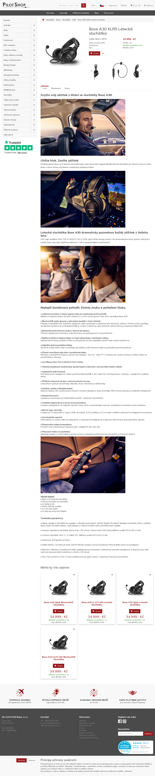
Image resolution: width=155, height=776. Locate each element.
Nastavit (32, 760)
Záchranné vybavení (12, 115)
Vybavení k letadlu (11, 105)
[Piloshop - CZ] (102, 5)
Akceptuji (21, 760)
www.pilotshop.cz (52, 725)
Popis (45, 88)
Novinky (50, 13)
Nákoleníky (8, 70)
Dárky (6, 35)
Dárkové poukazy (11, 130)
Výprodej (63, 13)
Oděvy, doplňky (10, 80)
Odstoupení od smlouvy (88, 738)
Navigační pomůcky (11, 75)
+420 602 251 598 (51, 721)
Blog (96, 13)
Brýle (6, 30)
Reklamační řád (85, 725)
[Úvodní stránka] (43, 20)
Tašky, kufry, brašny (11, 100)
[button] (34, 25)
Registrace (113, 5)
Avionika (7, 25)
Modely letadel (9, 65)
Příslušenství (56, 88)
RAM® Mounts (9, 90)
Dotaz (67, 88)
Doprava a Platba (86, 733)
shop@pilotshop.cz (53, 723)
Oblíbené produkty (81, 13)
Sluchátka (8, 95)
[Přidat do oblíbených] (103, 53)
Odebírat (148, 734)
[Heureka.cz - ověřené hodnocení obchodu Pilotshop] (135, 747)
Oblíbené (149, 5)
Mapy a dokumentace (12, 60)
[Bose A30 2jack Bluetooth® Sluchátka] (59, 586)
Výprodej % (8, 135)
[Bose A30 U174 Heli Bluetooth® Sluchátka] (59, 641)
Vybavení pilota (10, 110)
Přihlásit (124, 5)
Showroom (108, 13)
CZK (92, 5)
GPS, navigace (9, 45)
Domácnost (8, 40)
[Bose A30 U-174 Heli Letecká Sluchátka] (97, 586)
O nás (81, 728)
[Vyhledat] (83, 5)
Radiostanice (9, 85)
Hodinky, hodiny (10, 50)
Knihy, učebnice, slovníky (13, 55)
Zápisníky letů (9, 125)
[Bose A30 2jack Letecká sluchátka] (135, 586)
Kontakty (82, 730)
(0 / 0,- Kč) (136, 5)
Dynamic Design (10, 120)
